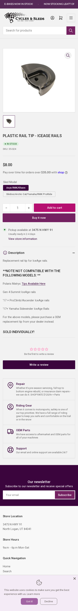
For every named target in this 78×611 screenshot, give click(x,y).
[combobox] (39, 30)
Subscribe (65, 495)
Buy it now (39, 217)
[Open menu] (71, 18)
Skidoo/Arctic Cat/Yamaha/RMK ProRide (29, 194)
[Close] (74, 578)
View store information (22, 239)
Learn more (33, 594)
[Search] (71, 31)
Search (7, 571)
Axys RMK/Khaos (15, 187)
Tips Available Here (33, 283)
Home (6, 566)
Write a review (39, 364)
